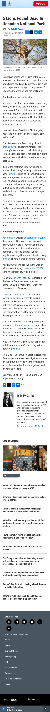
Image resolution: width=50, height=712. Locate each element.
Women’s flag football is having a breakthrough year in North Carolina (24, 585)
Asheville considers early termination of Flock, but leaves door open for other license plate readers (24, 523)
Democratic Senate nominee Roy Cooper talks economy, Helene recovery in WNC (24, 487)
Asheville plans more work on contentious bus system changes (24, 498)
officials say (9, 146)
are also (7, 258)
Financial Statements (13, 679)
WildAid (16, 348)
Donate (41, 4)
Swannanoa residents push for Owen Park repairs (22, 548)
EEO (6, 662)
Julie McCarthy (17, 29)
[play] (4, 708)
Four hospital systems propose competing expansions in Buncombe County (22, 536)
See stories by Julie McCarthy (30, 426)
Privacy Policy (10, 657)
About (7, 640)
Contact (8, 645)
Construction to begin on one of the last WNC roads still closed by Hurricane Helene (23, 574)
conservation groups (34, 237)
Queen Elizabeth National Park (18, 294)
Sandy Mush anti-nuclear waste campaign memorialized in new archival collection (22, 510)
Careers (8, 684)
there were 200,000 (33, 268)
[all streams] (46, 709)
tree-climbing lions (25, 325)
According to (9, 237)
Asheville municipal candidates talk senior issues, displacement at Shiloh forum (22, 597)
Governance (10, 673)
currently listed (20, 278)
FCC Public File (11, 668)
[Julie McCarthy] (8, 399)
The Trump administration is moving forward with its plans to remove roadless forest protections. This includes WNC (23, 561)
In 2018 (12, 174)
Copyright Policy (11, 651)
